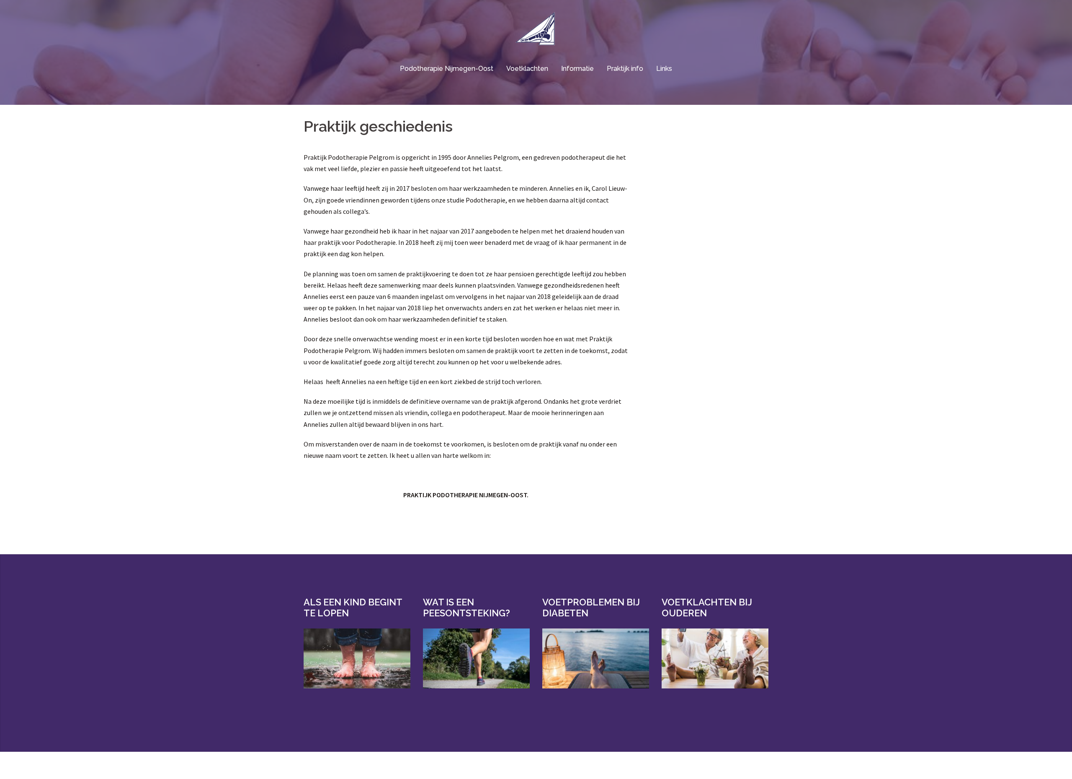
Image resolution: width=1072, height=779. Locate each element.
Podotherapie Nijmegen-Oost (446, 69)
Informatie (577, 69)
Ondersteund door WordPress (339, 765)
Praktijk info (625, 69)
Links (664, 69)
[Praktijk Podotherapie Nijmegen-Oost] (536, 31)
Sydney (419, 765)
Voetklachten (527, 69)
